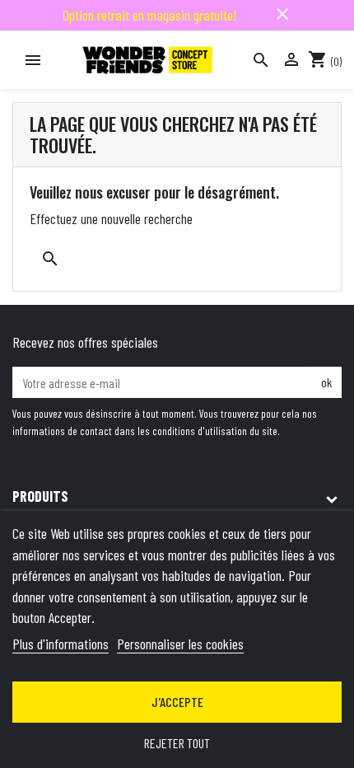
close (282, 14)
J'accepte (177, 701)
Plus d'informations (60, 644)
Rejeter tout (177, 743)
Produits (40, 496)
